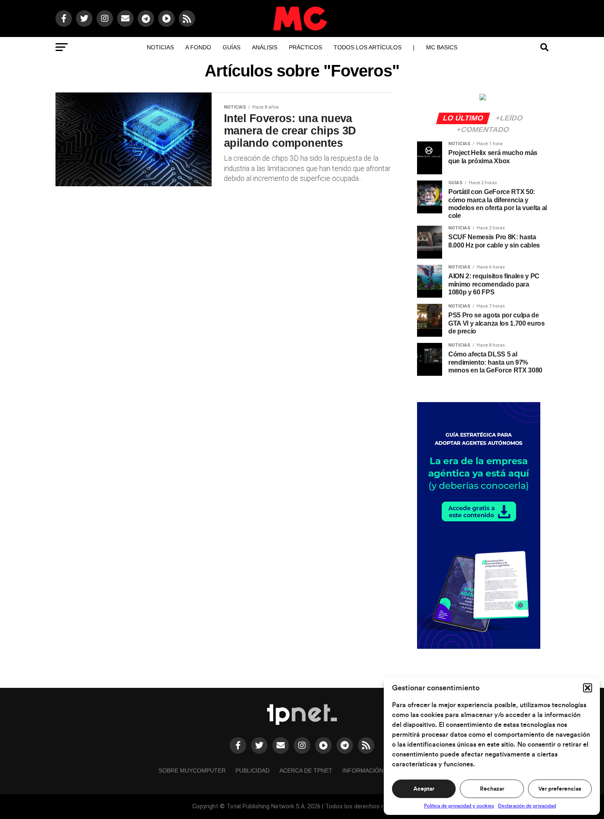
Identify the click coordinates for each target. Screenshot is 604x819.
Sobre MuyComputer (192, 770)
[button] (587, 688)
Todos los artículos (367, 47)
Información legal (372, 770)
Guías (231, 47)
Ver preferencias (559, 789)
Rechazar (492, 789)
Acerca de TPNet (305, 770)
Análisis (264, 47)
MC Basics (441, 47)
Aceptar (423, 789)
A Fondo (198, 47)
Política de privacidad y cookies (459, 805)
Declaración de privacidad (527, 805)
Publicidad (252, 770)
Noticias (160, 47)
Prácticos (305, 47)
